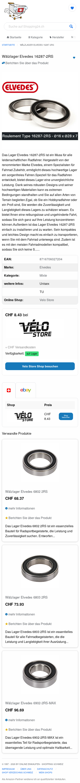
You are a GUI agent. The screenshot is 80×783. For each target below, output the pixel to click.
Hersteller (57, 37)
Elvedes (45, 267)
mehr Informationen (21, 508)
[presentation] (26, 390)
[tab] (8, 390)
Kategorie (36, 37)
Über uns (25, 768)
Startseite (15, 37)
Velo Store (47, 300)
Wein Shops (45, 772)
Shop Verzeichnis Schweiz (17, 772)
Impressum (8, 768)
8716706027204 (51, 259)
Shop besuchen (66, 416)
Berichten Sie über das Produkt (26, 63)
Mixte (43, 275)
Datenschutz (45, 768)
